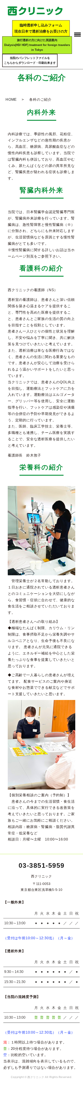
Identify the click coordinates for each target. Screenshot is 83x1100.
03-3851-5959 (42, 865)
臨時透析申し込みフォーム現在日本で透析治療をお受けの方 (41, 28)
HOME (11, 99)
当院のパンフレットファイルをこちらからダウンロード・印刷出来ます (30, 60)
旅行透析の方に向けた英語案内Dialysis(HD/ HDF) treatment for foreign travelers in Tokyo (37, 44)
